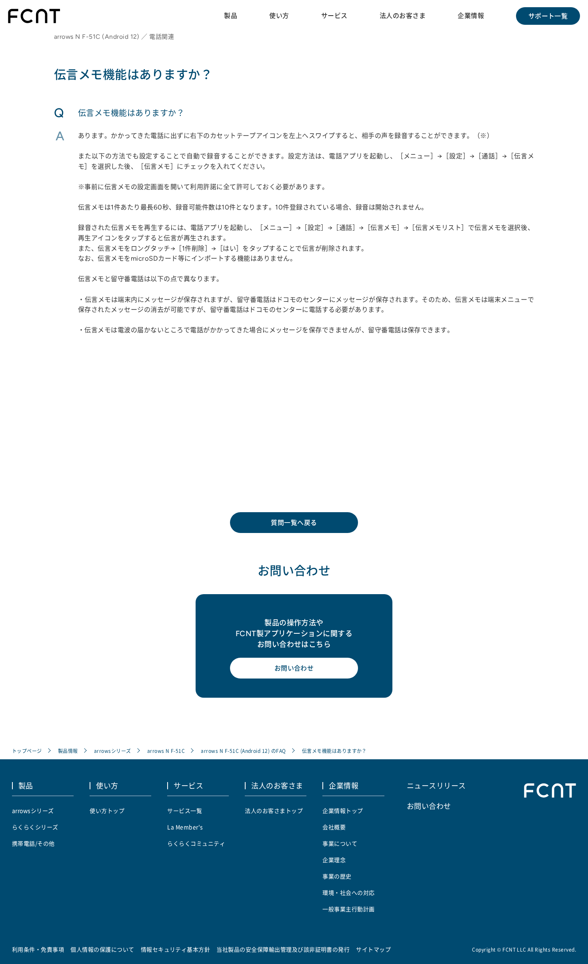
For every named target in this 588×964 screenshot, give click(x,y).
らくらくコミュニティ (196, 843)
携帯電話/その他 (33, 843)
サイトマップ (373, 949)
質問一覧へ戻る (294, 523)
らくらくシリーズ (35, 827)
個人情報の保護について (102, 949)
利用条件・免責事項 (38, 949)
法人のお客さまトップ (274, 810)
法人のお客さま (403, 16)
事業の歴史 (336, 876)
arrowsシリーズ (112, 750)
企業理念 (334, 860)
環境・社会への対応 (348, 892)
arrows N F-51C (166, 750)
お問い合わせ (294, 668)
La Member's (185, 827)
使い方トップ (107, 810)
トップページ (27, 750)
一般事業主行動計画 (348, 909)
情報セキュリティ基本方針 (175, 949)
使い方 (279, 16)
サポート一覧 (548, 16)
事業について (339, 843)
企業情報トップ (342, 810)
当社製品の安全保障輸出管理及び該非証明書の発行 (283, 949)
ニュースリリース (436, 785)
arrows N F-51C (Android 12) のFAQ (243, 750)
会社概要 (334, 827)
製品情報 (68, 750)
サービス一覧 (184, 810)
